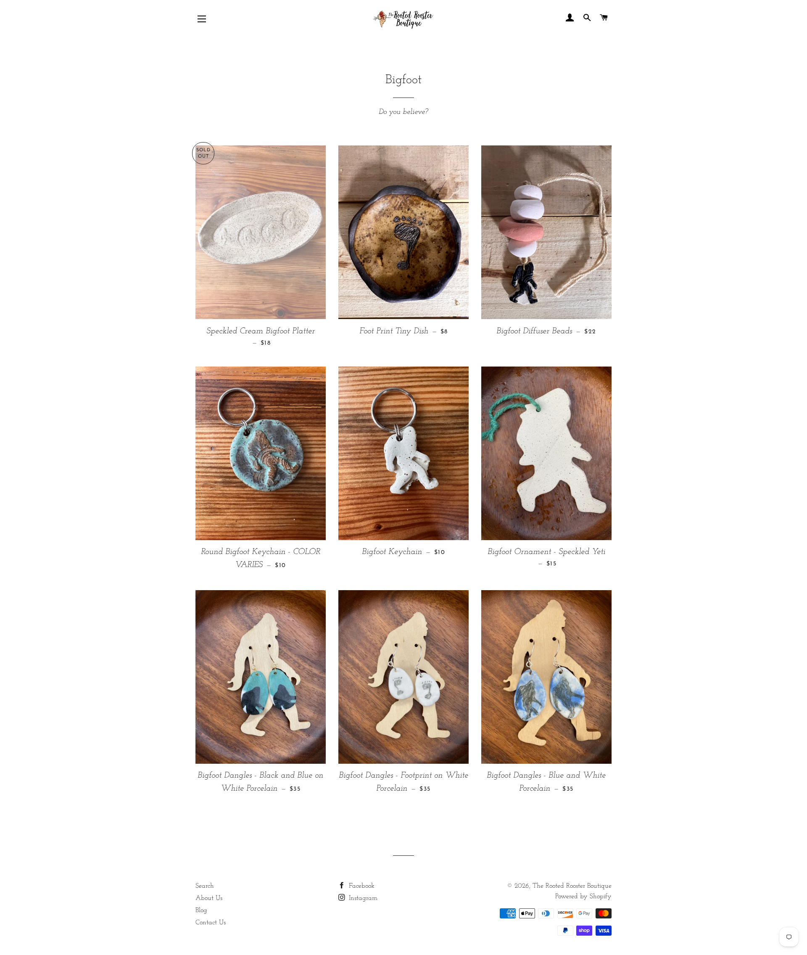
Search (204, 886)
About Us (208, 898)
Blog (201, 910)
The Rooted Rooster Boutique (572, 886)
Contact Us (210, 922)
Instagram (362, 898)
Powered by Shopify (583, 896)
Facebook (360, 886)
